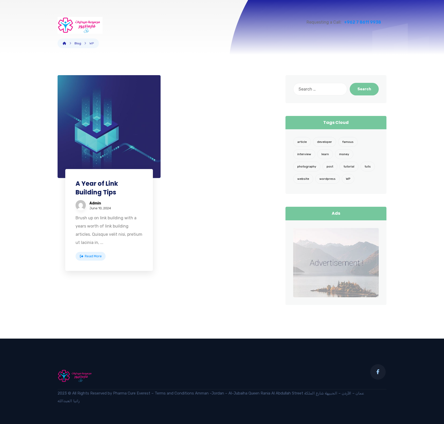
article (302, 142)
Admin (95, 203)
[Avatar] (81, 205)
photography (306, 166)
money (344, 154)
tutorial (349, 166)
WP (348, 179)
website (303, 179)
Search (364, 89)
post (330, 166)
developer (324, 142)
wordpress (327, 179)
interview (304, 154)
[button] (378, 372)
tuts (368, 166)
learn (325, 154)
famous (348, 142)
